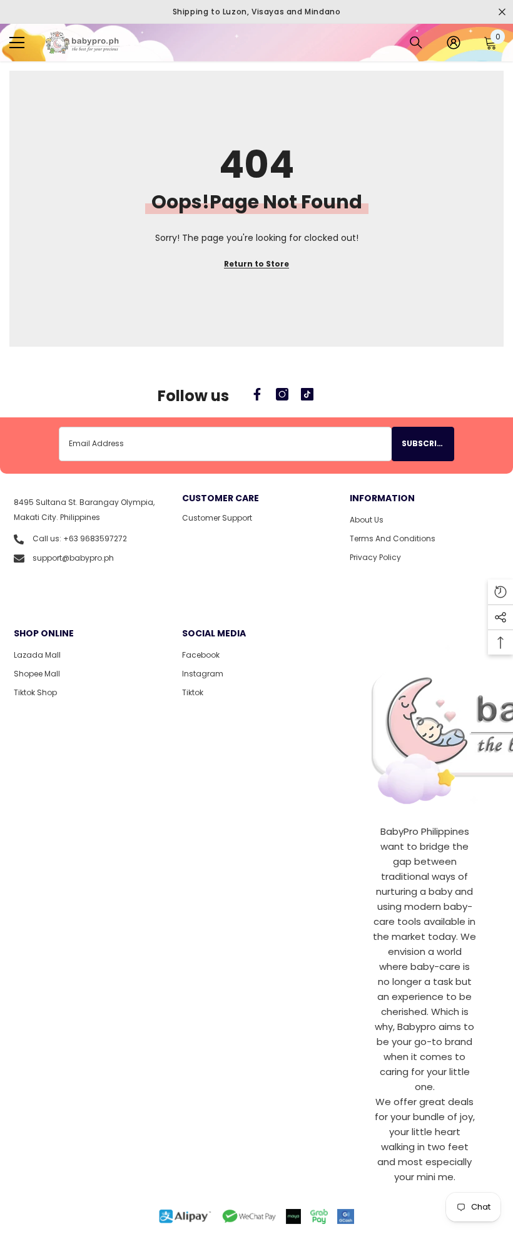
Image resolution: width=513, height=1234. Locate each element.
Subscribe (424, 443)
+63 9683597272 (95, 538)
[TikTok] (307, 394)
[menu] (16, 42)
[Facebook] (257, 394)
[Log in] (453, 42)
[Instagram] (282, 394)
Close (502, 12)
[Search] (416, 42)
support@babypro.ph (73, 558)
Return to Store (256, 263)
